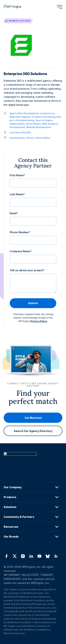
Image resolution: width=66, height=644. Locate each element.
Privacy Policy (39, 321)
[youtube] (39, 556)
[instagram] (22, 556)
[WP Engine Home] (17, 7)
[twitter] (14, 556)
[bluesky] (47, 556)
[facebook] (6, 556)
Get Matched (33, 417)
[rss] (56, 556)
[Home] (31, 461)
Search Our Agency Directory (33, 430)
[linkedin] (31, 556)
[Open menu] (59, 7)
